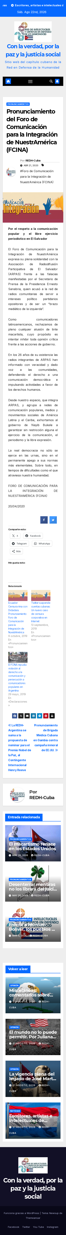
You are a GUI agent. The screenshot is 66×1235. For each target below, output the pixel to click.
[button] (51, 81)
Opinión (14, 985)
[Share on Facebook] (44, 522)
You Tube (38, 1226)
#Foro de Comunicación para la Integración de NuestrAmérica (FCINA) (37, 176)
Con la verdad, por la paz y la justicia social (33, 1188)
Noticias (15, 1111)
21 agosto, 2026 (24, 1001)
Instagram (52, 1226)
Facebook (13, 1226)
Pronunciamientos (18, 104)
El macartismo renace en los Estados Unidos (32, 846)
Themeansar (33, 1217)
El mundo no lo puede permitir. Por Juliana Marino (33, 1037)
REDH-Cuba (33, 160)
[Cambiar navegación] (30, 81)
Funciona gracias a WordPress (22, 1213)
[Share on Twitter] (53, 522)
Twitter (26, 1226)
